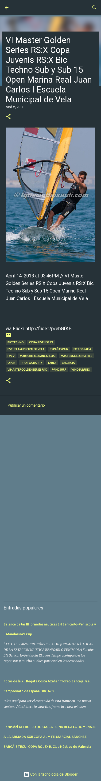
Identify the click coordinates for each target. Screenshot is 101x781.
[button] (8, 117)
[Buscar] (94, 7)
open (11, 362)
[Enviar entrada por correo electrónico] (8, 336)
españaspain (59, 349)
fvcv (11, 355)
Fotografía (82, 349)
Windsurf (59, 369)
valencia (68, 362)
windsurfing (80, 369)
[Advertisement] (50, 472)
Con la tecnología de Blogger (53, 774)
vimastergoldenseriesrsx (27, 369)
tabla (51, 362)
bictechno (16, 342)
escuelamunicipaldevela (26, 349)
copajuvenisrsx (41, 342)
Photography (31, 362)
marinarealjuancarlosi (37, 355)
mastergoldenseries (76, 355)
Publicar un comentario (26, 405)
